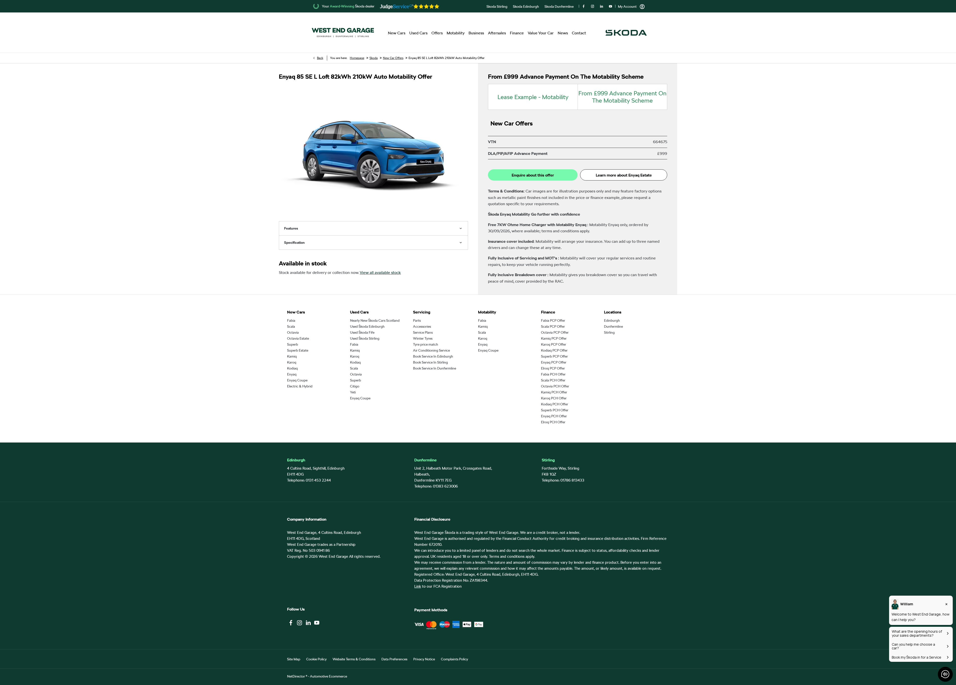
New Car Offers (393, 58)
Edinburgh (612, 320)
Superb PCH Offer (554, 410)
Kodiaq (292, 368)
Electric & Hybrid (299, 386)
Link (417, 586)
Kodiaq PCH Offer (554, 404)
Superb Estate (297, 350)
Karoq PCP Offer (553, 344)
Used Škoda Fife (362, 332)
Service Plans (423, 332)
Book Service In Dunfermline (434, 368)
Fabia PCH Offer (553, 374)
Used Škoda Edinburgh (367, 326)
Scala (291, 326)
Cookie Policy (316, 659)
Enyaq (292, 374)
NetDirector (296, 676)
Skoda (373, 58)
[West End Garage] (343, 33)
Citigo (354, 386)
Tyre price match (425, 344)
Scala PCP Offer (553, 326)
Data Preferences (394, 659)
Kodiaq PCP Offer (554, 350)
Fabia (291, 320)
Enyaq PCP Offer (553, 362)
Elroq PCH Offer (553, 422)
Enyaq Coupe (297, 380)
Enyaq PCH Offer (554, 416)
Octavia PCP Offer (555, 332)
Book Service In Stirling (430, 362)
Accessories (422, 326)
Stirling (609, 332)
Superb (292, 344)
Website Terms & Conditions (354, 659)
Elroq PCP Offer (553, 368)
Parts (417, 320)
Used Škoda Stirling (364, 338)
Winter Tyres (422, 338)
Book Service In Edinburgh (433, 356)
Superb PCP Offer (554, 356)
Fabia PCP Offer (553, 320)
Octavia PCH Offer (555, 386)
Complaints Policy (454, 659)
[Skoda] (626, 33)
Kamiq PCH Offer (554, 392)
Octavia (293, 332)
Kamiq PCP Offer (554, 338)
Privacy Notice (424, 659)
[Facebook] (583, 6)
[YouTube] (610, 6)
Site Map (293, 659)
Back (320, 58)
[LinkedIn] (601, 6)
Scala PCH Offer (553, 380)
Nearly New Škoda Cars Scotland (375, 320)
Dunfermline (613, 326)
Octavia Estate (298, 338)
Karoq (291, 362)
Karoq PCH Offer (554, 398)
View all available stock (380, 272)
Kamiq (292, 356)
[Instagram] (592, 6)
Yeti (353, 392)
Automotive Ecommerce (328, 676)
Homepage (357, 58)
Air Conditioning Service (431, 350)
